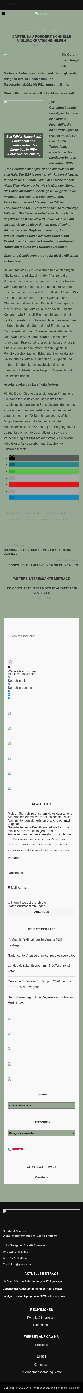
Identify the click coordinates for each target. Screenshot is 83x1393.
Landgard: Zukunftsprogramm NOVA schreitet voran (34, 1296)
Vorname (14, 858)
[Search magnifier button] (10, 662)
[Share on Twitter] (37, 536)
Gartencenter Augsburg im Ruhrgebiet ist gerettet (41, 955)
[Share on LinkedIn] (46, 536)
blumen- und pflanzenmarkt (23, 513)
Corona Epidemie (56, 513)
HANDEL (42, 31)
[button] (12, 458)
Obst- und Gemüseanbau (55, 519)
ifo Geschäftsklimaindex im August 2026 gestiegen (33, 1281)
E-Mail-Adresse (18, 887)
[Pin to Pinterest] (42, 536)
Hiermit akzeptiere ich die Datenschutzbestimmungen (27, 904)
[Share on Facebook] (33, 536)
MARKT (55, 31)
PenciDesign (72, 1387)
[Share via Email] (50, 536)
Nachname (15, 872)
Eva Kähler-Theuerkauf (20, 519)
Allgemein (28, 31)
